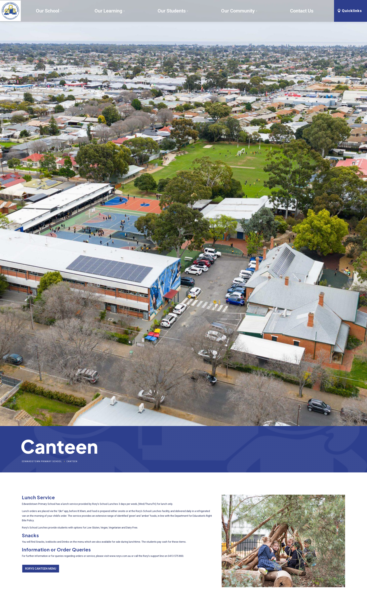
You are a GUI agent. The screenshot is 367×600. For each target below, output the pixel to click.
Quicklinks (352, 11)
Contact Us (301, 11)
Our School (47, 11)
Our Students (172, 11)
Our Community (238, 11)
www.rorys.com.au (120, 555)
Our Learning (108, 11)
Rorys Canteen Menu (40, 568)
